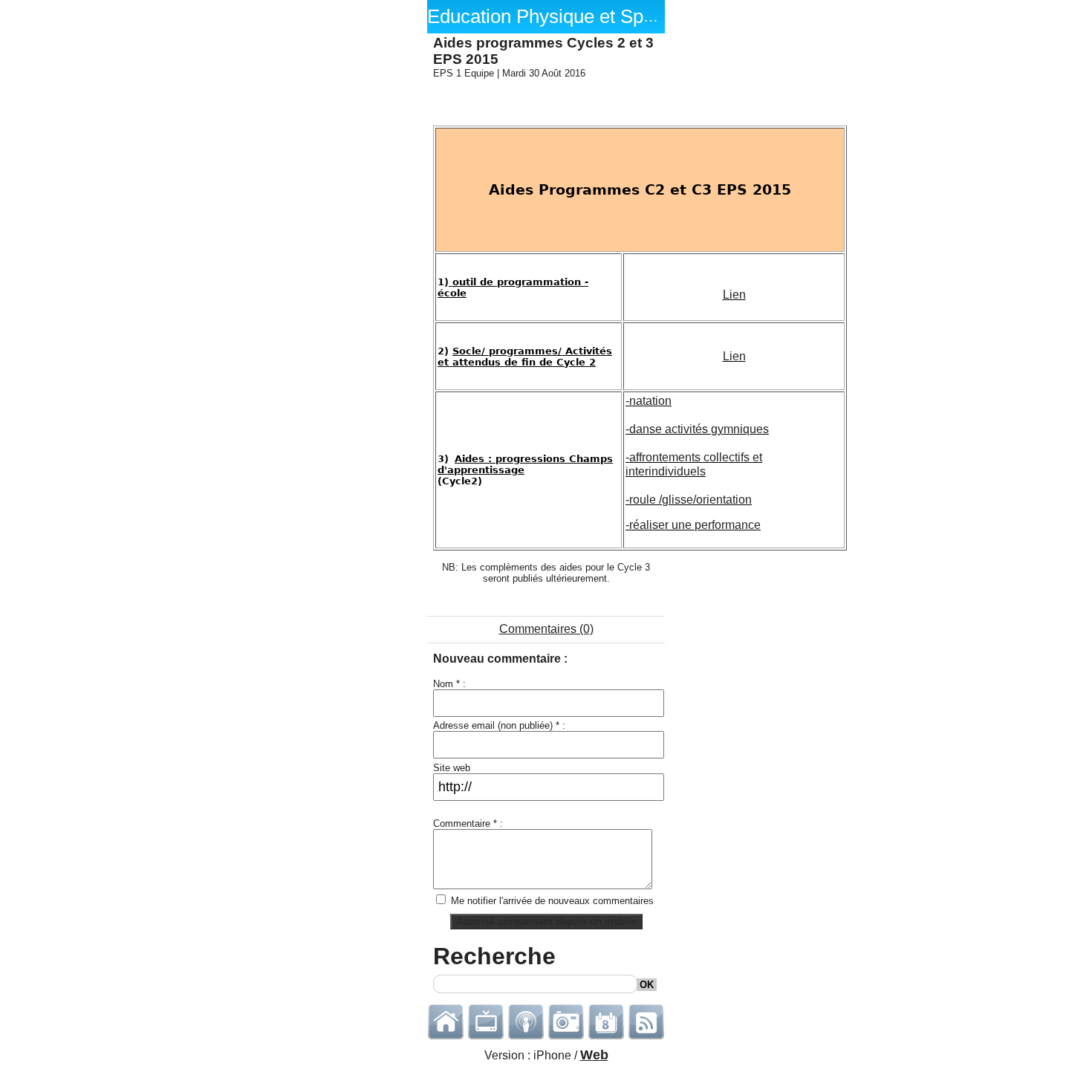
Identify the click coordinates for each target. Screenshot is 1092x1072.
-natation (648, 400)
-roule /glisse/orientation (688, 499)
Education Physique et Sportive (558, 16)
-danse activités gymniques (697, 429)
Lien (734, 294)
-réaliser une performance (693, 525)
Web (594, 1054)
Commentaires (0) (546, 629)
